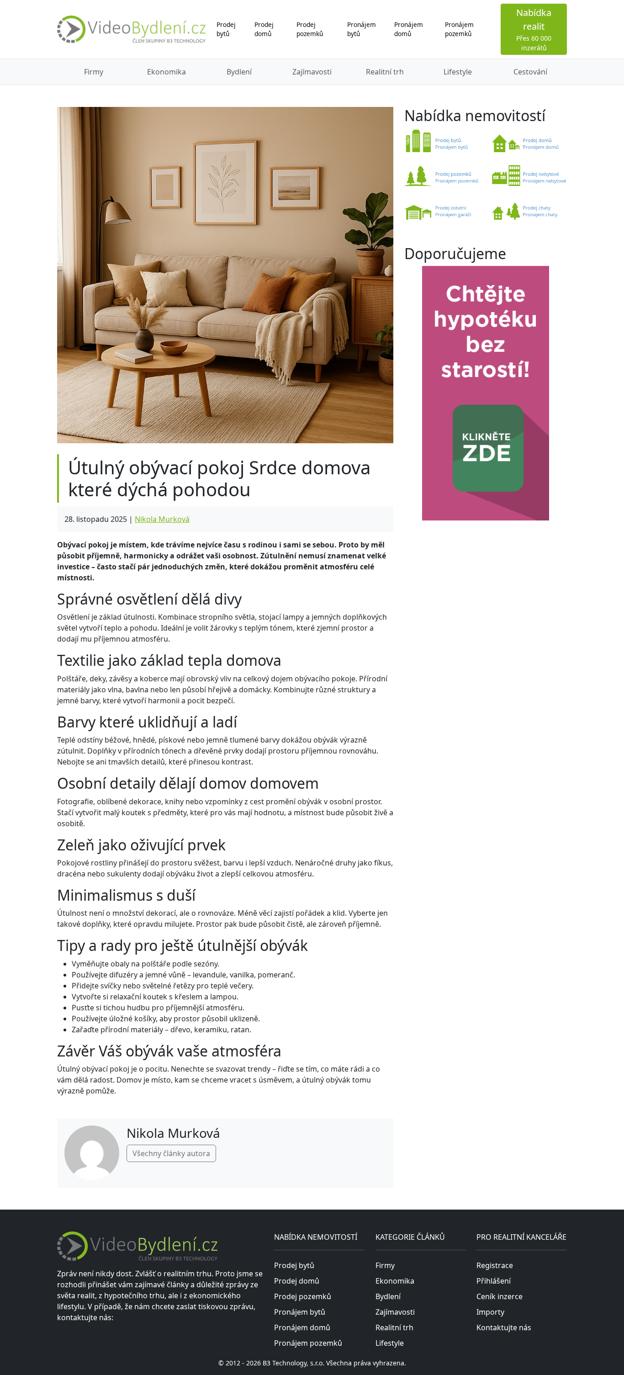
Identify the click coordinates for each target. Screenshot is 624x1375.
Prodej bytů (226, 29)
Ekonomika (166, 72)
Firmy (93, 72)
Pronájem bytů (361, 29)
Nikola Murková (162, 519)
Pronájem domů (408, 29)
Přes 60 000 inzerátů (533, 29)
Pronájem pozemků (459, 29)
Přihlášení (493, 1281)
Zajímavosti (312, 72)
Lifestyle (458, 72)
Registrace (494, 1265)
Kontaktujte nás (503, 1327)
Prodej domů (264, 29)
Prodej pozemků (309, 29)
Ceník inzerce (499, 1296)
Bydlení (239, 72)
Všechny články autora (171, 1153)
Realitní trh (385, 72)
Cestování (530, 72)
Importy (490, 1312)
